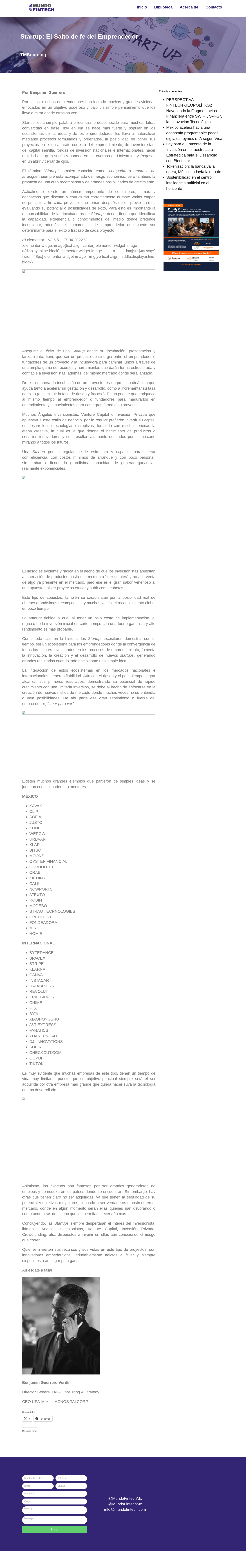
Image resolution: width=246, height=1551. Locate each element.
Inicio (142, 7)
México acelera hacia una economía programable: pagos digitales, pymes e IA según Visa (194, 133)
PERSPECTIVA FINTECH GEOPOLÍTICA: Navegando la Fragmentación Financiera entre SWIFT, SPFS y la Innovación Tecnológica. (194, 110)
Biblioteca (163, 7)
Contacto (213, 7)
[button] (162, 235)
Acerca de (189, 7)
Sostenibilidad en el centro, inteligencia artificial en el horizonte (189, 183)
